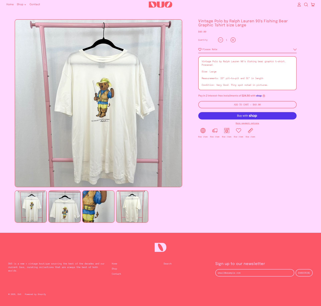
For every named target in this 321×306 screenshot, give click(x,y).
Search (168, 263)
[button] (305, 4)
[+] (233, 39)
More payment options (247, 123)
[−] (220, 39)
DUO (19, 294)
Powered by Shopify (35, 294)
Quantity (203, 40)
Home (10, 4)
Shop (114, 268)
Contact (35, 4)
